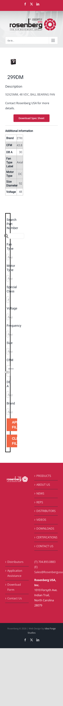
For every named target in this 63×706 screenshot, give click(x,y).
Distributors (15, 562)
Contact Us (14, 598)
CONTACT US (44, 546)
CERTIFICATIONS (46, 537)
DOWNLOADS (45, 528)
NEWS (40, 493)
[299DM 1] (31, 61)
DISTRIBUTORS (46, 511)
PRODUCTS (43, 476)
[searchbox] (23, 257)
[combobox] (8, 257)
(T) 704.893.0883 (44, 562)
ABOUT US (43, 485)
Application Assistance (14, 573)
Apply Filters (14, 424)
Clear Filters (14, 441)
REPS (39, 502)
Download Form (14, 587)
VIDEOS (41, 520)
